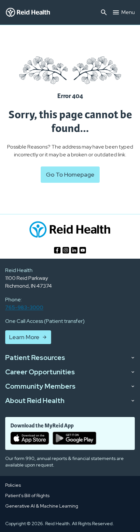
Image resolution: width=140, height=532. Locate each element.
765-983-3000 (24, 307)
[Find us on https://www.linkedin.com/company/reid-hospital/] (74, 250)
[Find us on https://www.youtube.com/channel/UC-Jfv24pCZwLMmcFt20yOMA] (82, 250)
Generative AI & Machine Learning (41, 506)
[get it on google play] (74, 438)
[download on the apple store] (29, 438)
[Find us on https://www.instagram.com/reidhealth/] (66, 250)
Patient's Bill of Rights (27, 495)
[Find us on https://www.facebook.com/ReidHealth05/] (57, 250)
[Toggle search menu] (104, 12)
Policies (13, 485)
